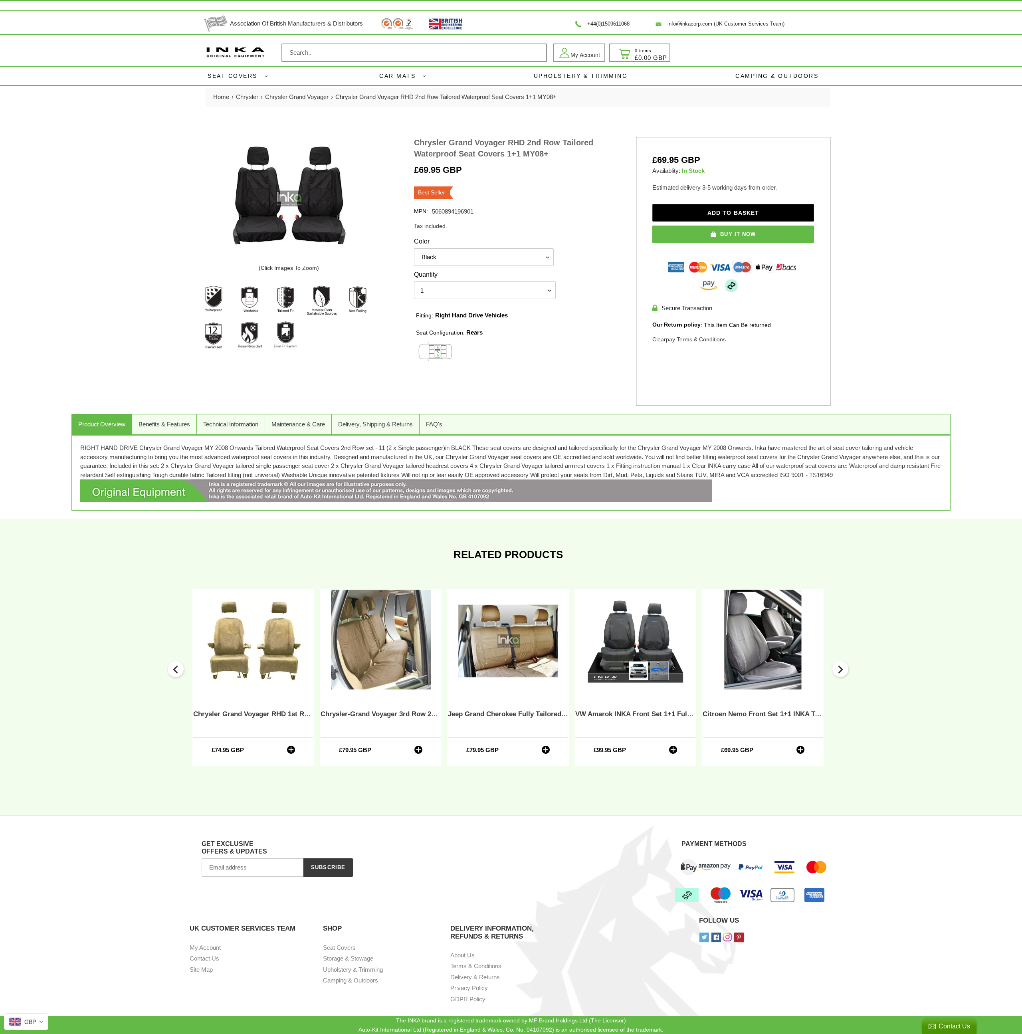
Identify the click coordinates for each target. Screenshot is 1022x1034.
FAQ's (434, 424)
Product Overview (101, 424)
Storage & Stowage (348, 958)
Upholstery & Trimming (353, 969)
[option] (253, 677)
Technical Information (230, 424)
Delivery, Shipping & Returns (375, 424)
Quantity (426, 274)
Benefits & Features (164, 424)
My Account (205, 947)
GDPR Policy (467, 999)
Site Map (201, 969)
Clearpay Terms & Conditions (689, 339)
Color (422, 241)
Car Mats (397, 76)
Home (221, 96)
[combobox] (414, 53)
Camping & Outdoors (350, 980)
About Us (462, 955)
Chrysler (247, 96)
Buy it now (737, 234)
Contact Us (204, 958)
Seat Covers (232, 76)
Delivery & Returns (475, 977)
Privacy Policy (469, 987)
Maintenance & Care (298, 424)
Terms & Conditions (475, 966)
